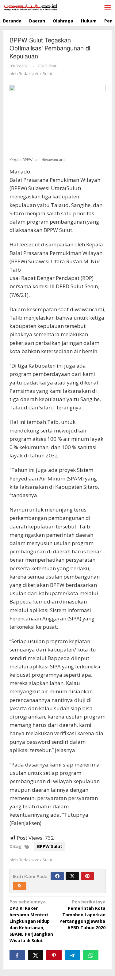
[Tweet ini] (35, 955)
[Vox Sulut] (30, 7)
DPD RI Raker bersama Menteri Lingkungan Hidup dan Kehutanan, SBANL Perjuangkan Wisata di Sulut (31, 921)
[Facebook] (57, 876)
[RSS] (19, 886)
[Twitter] (72, 876)
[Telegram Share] (72, 955)
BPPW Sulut (49, 846)
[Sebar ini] (17, 955)
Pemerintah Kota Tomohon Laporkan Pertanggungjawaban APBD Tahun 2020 (83, 914)
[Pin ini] (54, 955)
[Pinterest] (87, 876)
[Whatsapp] (90, 955)
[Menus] (107, 8)
